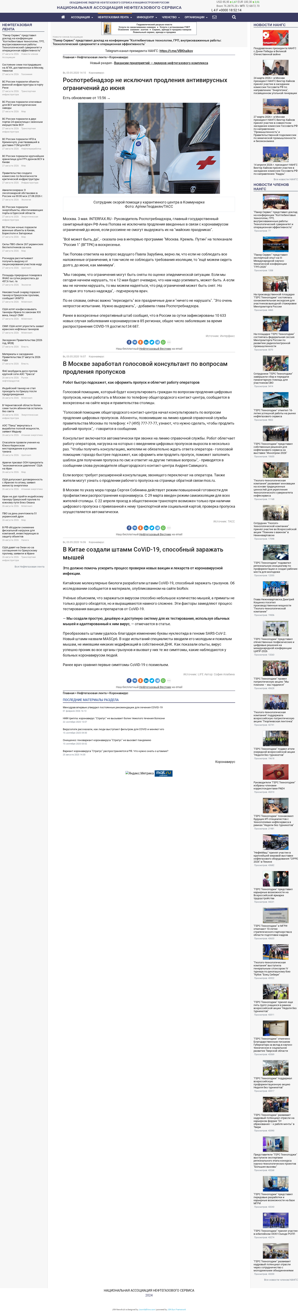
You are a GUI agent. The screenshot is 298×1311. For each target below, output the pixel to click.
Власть (25, 346)
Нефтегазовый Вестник (155, 348)
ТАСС (231, 521)
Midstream (26, 302)
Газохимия (26, 74)
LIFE (201, 674)
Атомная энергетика (32, 435)
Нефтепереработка (31, 148)
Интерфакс (227, 336)
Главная (68, 57)
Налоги (25, 540)
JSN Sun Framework (176, 1309)
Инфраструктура (29, 182)
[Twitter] (151, 342)
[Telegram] (157, 342)
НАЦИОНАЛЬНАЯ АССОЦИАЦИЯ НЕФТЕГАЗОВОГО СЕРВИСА (149, 1290)
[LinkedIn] (146, 342)
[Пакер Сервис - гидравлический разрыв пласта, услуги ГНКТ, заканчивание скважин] (149, 28)
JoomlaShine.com (147, 1309)
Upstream (26, 268)
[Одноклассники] (140, 342)
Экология (26, 199)
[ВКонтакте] (134, 342)
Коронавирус (118, 57)
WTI (242, 5)
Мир (23, 111)
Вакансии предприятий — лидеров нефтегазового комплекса (161, 63)
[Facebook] (129, 342)
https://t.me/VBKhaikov (176, 51)
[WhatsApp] (163, 342)
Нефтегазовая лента (92, 57)
